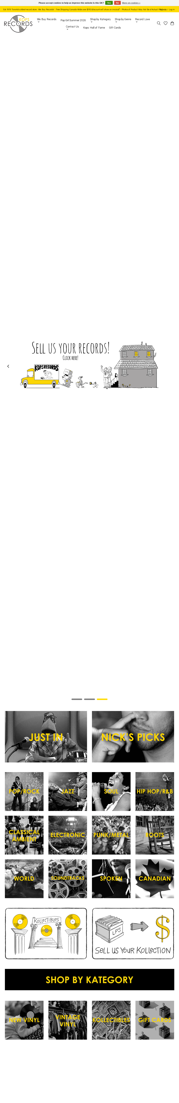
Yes (109, 3)
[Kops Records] (18, 24)
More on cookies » (131, 3)
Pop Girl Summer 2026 (73, 20)
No (117, 3)
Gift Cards (115, 27)
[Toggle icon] (158, 24)
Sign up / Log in (167, 9)
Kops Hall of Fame (94, 27)
